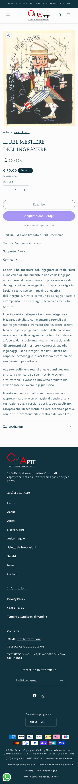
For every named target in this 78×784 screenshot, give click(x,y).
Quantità (8, 182)
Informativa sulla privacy (21, 764)
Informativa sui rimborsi (59, 758)
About (11, 512)
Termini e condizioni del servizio (56, 764)
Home (11, 503)
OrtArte (19, 750)
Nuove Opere (15, 529)
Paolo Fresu (21, 132)
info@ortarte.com (29, 639)
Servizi (11, 556)
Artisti (11, 520)
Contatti (12, 574)
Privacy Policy (16, 599)
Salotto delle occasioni (21, 547)
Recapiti (29, 770)
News (10, 565)
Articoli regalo (16, 538)
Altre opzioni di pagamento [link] (39, 225)
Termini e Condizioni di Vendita (27, 616)
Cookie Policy (15, 608)
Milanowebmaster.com (58, 750)
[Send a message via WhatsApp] (7, 777)
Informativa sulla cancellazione (41, 776)
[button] (8, 15)
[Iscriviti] (61, 680)
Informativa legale (47, 770)
